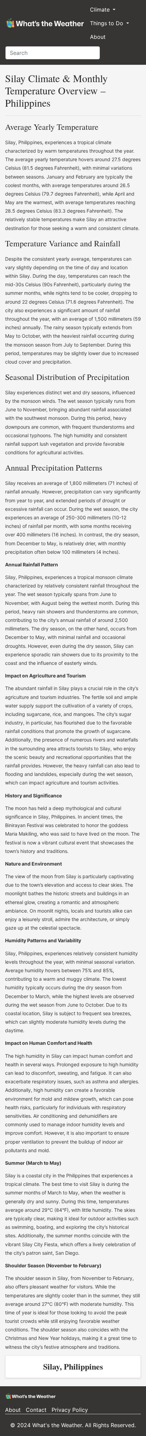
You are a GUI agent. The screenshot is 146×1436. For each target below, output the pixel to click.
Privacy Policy (70, 1409)
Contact (36, 1409)
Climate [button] (100, 9)
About (98, 36)
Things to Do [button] (107, 23)
